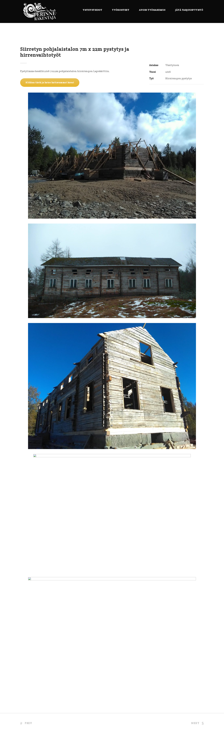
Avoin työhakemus (152, 9)
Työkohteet (120, 9)
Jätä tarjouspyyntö (189, 9)
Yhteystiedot (92, 9)
